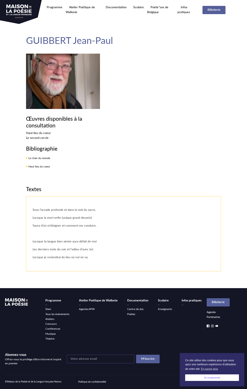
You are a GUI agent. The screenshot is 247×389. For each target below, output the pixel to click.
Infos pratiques (192, 300)
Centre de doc (135, 309)
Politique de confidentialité (92, 382)
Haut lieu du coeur (38, 133)
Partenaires (213, 317)
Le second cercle (37, 138)
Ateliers (49, 319)
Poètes (131, 314)
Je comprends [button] (212, 377)
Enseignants (165, 309)
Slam (48, 309)
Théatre (49, 338)
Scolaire (138, 7)
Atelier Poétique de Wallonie (98, 300)
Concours (51, 324)
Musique (50, 334)
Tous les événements (57, 314)
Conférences (52, 328)
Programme (54, 7)
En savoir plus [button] (209, 368)
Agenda (211, 312)
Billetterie (214, 9)
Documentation (116, 7)
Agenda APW (87, 309)
